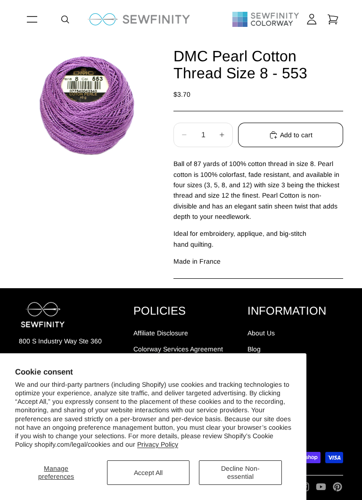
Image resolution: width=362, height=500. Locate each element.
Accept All (148, 472)
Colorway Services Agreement (178, 349)
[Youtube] (321, 486)
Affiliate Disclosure (160, 332)
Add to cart (296, 135)
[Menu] (32, 19)
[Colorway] (265, 19)
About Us (261, 332)
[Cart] (332, 19)
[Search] (65, 19)
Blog (254, 349)
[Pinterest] (337, 486)
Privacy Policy (157, 444)
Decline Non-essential (240, 472)
